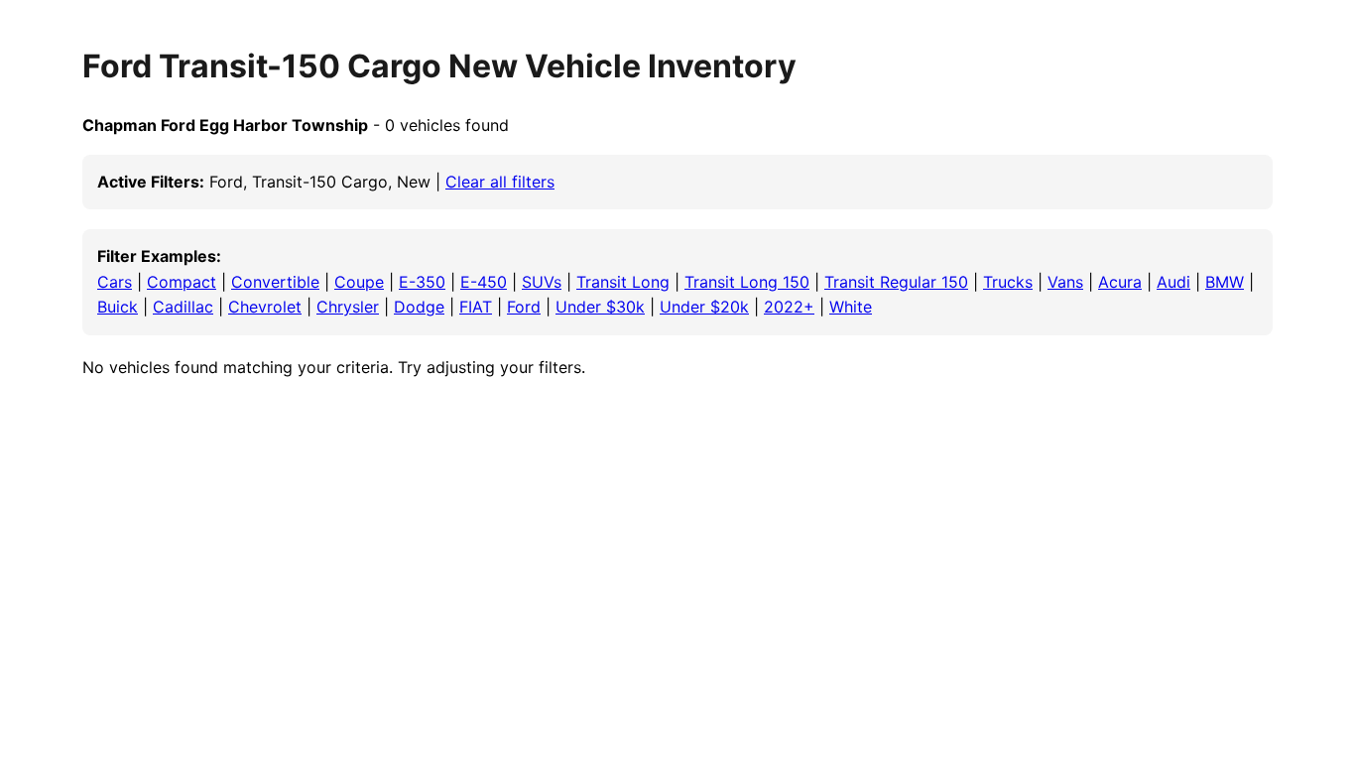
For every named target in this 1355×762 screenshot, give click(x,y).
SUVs (541, 282)
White (850, 307)
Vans (1065, 282)
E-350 (422, 282)
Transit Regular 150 (896, 282)
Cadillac (183, 307)
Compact (181, 282)
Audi (1173, 282)
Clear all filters (499, 181)
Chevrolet (265, 307)
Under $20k (704, 307)
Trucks (1008, 282)
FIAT (475, 307)
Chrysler (347, 307)
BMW (1224, 282)
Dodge (419, 307)
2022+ (789, 307)
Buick (117, 307)
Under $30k (600, 307)
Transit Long (623, 282)
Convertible (275, 282)
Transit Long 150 (746, 282)
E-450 (483, 282)
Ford (524, 307)
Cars (114, 282)
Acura (1120, 282)
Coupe (359, 282)
